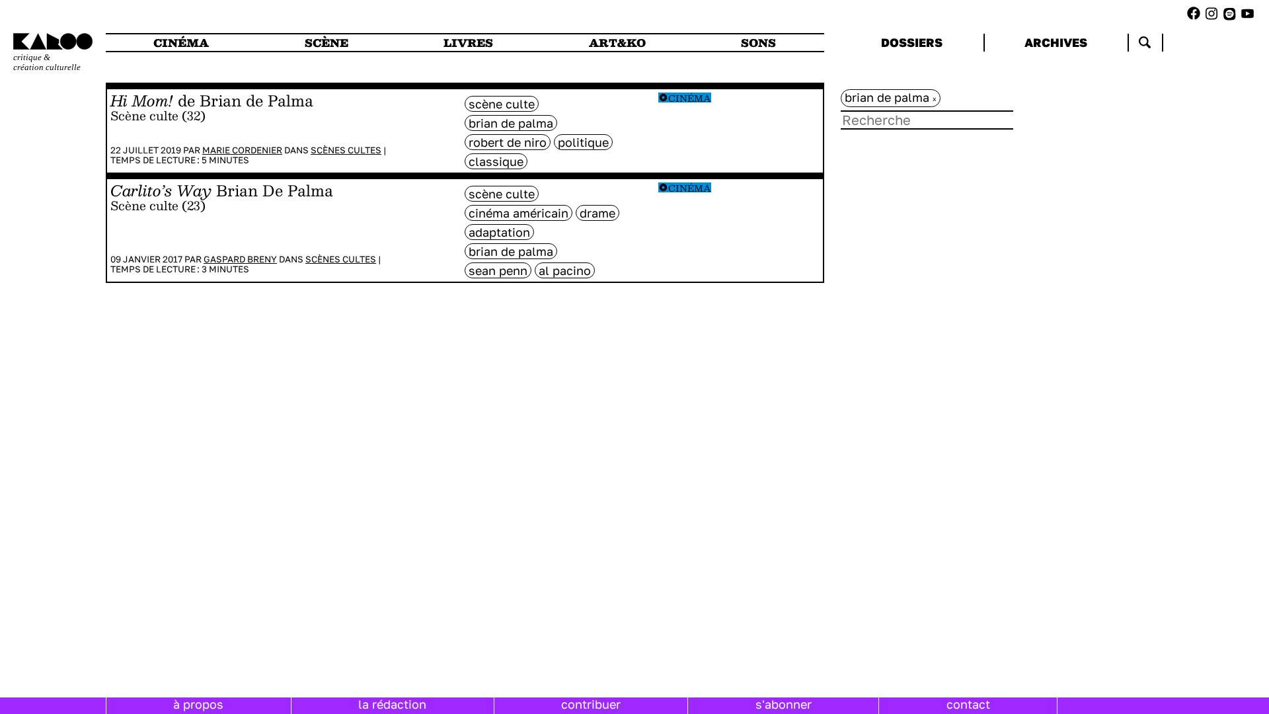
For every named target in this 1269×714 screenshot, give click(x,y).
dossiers (911, 42)
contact (968, 704)
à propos (198, 704)
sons (758, 42)
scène (326, 42)
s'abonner (783, 704)
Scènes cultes (346, 150)
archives (1055, 42)
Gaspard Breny (240, 259)
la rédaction (392, 704)
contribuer (591, 704)
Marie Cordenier (242, 150)
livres (468, 42)
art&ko (617, 42)
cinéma (181, 42)
